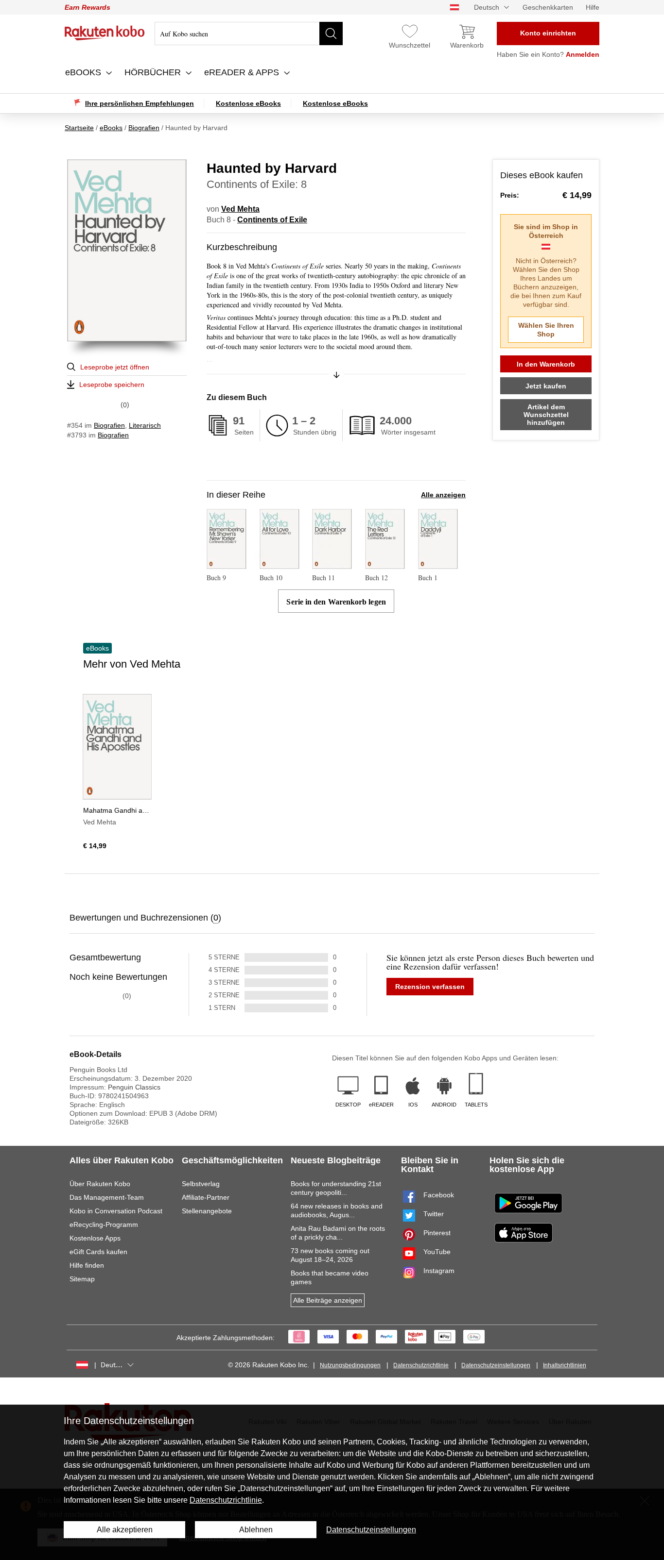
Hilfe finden (87, 1265)
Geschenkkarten (548, 7)
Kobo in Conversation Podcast (116, 1211)
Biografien (109, 425)
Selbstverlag (201, 1184)
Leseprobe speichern (111, 384)
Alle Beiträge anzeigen (327, 1300)
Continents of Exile (272, 220)
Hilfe (592, 7)
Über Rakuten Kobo (100, 1184)
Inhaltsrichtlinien (564, 1365)
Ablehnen (256, 1530)
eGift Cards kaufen (98, 1252)
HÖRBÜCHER (153, 72)
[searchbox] (249, 33)
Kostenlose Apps (95, 1238)
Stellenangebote (207, 1211)
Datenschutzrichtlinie (421, 1365)
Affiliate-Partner (205, 1197)
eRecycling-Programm (104, 1224)
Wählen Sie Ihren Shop (546, 329)
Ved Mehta (240, 209)
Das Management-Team (107, 1197)
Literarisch (145, 425)
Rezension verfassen (430, 986)
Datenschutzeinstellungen (495, 1365)
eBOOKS (84, 72)
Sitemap (82, 1279)
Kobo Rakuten (105, 33)
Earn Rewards (87, 7)
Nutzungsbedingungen (350, 1365)
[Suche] (331, 33)
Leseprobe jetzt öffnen (114, 367)
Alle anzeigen (443, 495)
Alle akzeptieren (125, 1530)
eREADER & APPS (242, 72)
